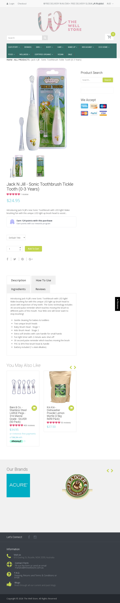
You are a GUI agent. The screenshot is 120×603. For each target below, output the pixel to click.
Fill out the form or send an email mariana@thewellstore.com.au (30, 566)
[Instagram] (35, 537)
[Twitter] (14, 259)
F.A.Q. (17, 572)
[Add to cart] (34, 408)
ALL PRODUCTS (22, 59)
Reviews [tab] (41, 289)
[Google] (31, 259)
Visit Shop (32, 477)
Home (9, 59)
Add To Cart (33, 249)
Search (107, 80)
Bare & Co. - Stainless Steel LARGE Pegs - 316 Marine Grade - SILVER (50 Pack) (18, 414)
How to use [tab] (43, 280)
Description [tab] (18, 280)
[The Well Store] (60, 21)
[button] (13, 194)
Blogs (17, 582)
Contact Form (22, 562)
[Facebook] (7, 259)
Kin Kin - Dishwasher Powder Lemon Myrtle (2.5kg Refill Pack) (55, 413)
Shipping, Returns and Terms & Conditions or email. (35, 576)
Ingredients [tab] (18, 289)
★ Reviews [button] (117, 304)
